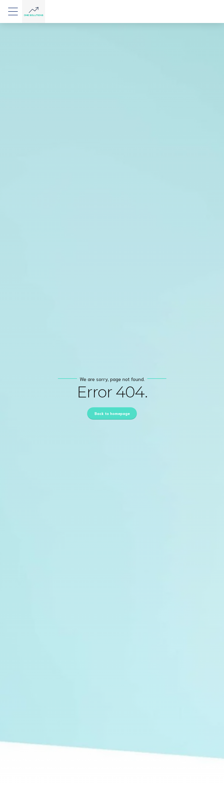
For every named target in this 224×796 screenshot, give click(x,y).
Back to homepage (112, 413)
